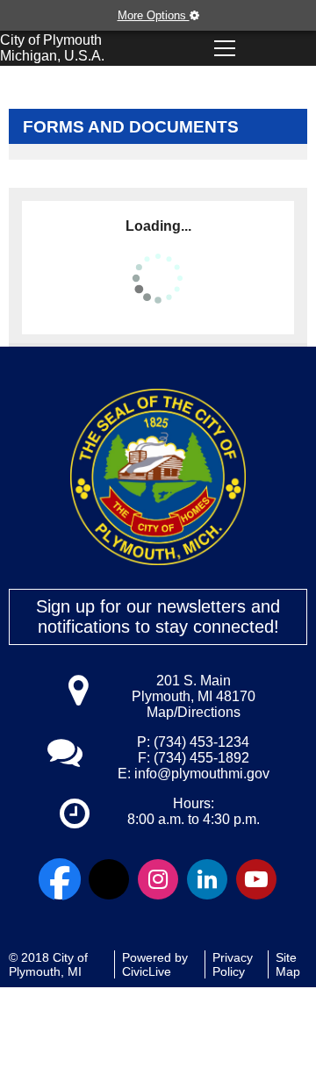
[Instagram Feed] (158, 879)
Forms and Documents (131, 127)
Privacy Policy (232, 964)
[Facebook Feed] (60, 879)
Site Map (288, 964)
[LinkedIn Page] (207, 879)
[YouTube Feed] (256, 879)
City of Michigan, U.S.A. (52, 47)
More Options (154, 15)
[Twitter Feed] (109, 879)
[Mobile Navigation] (224, 48)
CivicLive (146, 971)
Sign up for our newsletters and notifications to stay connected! (158, 616)
